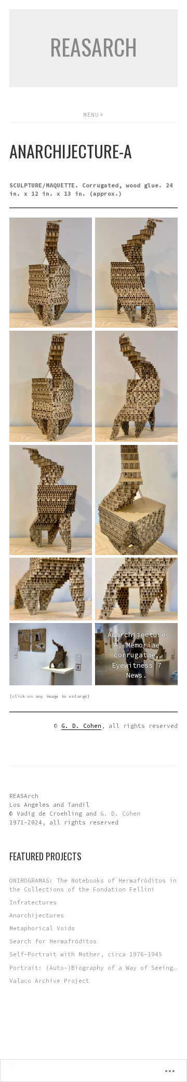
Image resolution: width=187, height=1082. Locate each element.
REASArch (93, 47)
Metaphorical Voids (42, 928)
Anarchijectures (36, 915)
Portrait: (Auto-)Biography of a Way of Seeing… (93, 967)
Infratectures (33, 902)
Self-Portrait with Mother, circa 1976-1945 (85, 954)
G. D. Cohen (81, 725)
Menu (91, 114)
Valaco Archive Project (49, 980)
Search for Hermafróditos (53, 941)
